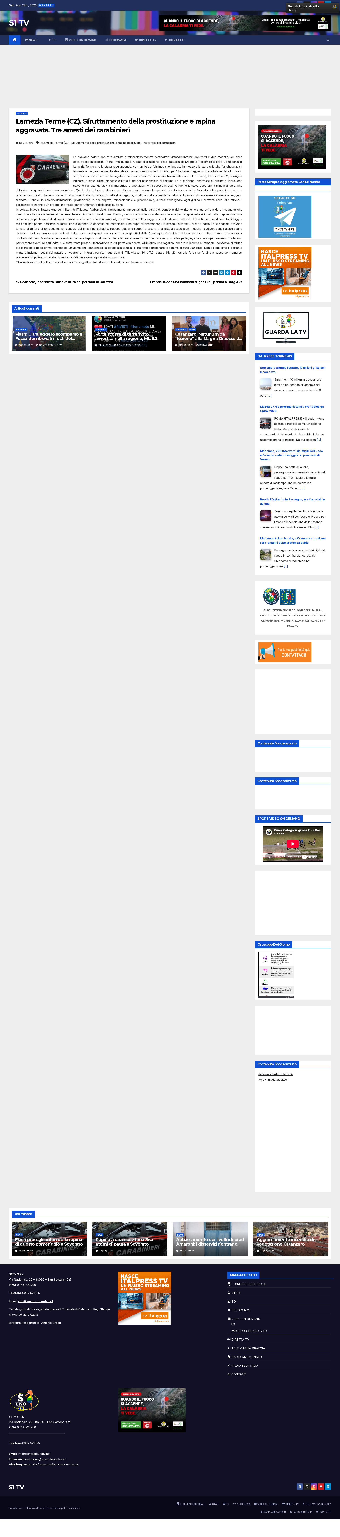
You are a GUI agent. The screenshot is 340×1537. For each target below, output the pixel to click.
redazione (206, 345)
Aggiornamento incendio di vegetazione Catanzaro (285, 1242)
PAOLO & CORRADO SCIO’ (249, 1331)
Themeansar (73, 1508)
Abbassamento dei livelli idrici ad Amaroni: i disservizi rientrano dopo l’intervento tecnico (210, 1244)
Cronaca (22, 113)
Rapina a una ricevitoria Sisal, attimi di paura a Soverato (125, 1242)
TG (233, 1324)
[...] (319, 401)
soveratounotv (50, 345)
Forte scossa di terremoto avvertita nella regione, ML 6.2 (126, 336)
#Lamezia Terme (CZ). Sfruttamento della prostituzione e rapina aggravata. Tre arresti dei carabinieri (108, 143)
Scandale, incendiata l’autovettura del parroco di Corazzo (66, 282)
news (192, 329)
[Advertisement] (170, 71)
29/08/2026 (25, 1250)
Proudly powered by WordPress (27, 1508)
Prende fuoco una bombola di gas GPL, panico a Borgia (194, 282)
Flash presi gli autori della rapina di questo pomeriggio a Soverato (49, 1242)
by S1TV (289, 997)
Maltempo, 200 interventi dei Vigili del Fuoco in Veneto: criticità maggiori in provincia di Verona (291, 416)
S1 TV (19, 23)
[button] (328, 40)
